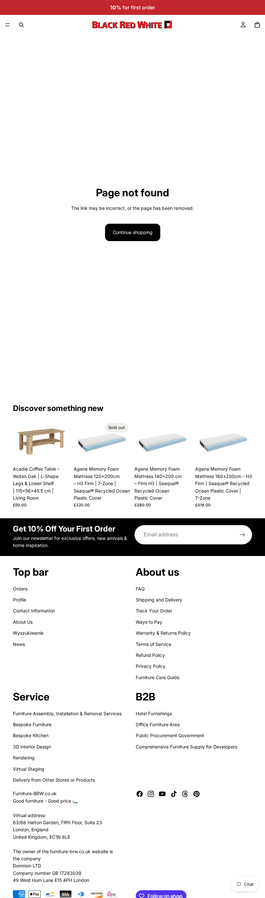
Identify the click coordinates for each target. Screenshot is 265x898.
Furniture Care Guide (157, 677)
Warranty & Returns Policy (163, 633)
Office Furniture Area (158, 724)
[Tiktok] (174, 794)
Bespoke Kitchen (30, 735)
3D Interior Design (32, 746)
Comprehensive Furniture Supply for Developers (186, 746)
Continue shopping (133, 232)
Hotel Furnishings (154, 713)
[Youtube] (162, 794)
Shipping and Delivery (159, 599)
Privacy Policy (150, 666)
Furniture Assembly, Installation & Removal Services (67, 713)
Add (65, 452)
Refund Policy (150, 655)
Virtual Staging (28, 769)
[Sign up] (242, 535)
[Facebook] (139, 794)
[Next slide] (63, 441)
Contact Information (34, 610)
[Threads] (185, 794)
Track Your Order (154, 610)
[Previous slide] (20, 441)
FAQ (140, 588)
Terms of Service (153, 644)
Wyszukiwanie (28, 633)
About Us (23, 622)
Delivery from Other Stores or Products (54, 780)
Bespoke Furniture (32, 724)
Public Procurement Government (170, 735)
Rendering (24, 757)
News (19, 644)
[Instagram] (151, 794)
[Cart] (257, 25)
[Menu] (7, 24)
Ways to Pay (149, 622)
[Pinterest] (196, 794)
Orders (20, 588)
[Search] (21, 25)
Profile (19, 599)
